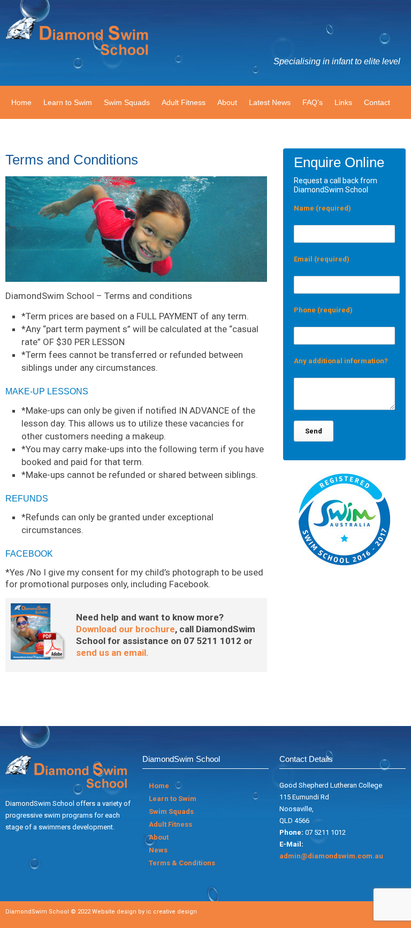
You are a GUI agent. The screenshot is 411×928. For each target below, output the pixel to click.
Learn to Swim (67, 102)
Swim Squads (127, 102)
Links (343, 102)
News (158, 850)
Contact (377, 102)
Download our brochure (125, 629)
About (227, 102)
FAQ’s (312, 102)
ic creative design (171, 911)
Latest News (270, 102)
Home (21, 102)
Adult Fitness (184, 102)
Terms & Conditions (182, 863)
